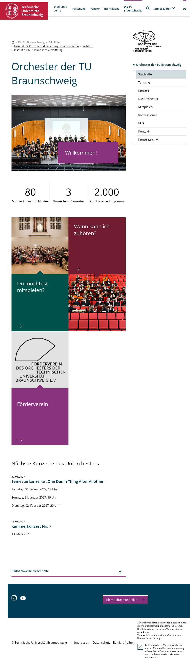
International (112, 8)
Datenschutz (101, 642)
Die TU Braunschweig (133, 8)
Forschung (79, 8)
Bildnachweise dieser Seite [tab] (30, 571)
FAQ (141, 123)
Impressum (82, 642)
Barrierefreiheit (124, 642)
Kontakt (143, 131)
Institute (88, 46)
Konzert (143, 91)
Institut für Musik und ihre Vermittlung (38, 50)
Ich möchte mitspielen (121, 600)
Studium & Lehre (60, 8)
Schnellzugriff (162, 8)
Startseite (145, 74)
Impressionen (148, 115)
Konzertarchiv (148, 140)
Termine (144, 82)
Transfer (94, 8)
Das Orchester (148, 99)
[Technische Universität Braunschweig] (24, 11)
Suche (148, 8)
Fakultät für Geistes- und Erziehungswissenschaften (46, 46)
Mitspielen (145, 107)
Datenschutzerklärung (148, 638)
